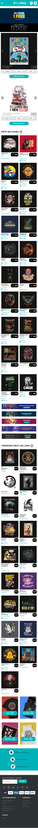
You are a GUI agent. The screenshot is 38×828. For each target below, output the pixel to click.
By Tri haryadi (4, 667)
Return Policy (7, 808)
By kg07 (22, 471)
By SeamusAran (24, 667)
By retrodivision (5, 516)
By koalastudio (23, 211)
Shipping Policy (8, 806)
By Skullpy (4, 236)
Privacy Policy (27, 802)
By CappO (22, 394)
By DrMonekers (5, 493)
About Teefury (7, 800)
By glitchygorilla (5, 312)
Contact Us (6, 802)
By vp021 (3, 471)
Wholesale (6, 810)
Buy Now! (19, 76)
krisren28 (7, 67)
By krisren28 (23, 184)
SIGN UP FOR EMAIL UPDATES (11, 778)
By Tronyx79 (23, 494)
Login (4, 818)
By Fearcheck (23, 236)
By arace (22, 365)
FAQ (3, 804)
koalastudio (7, 114)
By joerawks (4, 262)
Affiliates (26, 800)
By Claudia (4, 541)
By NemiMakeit (23, 641)
